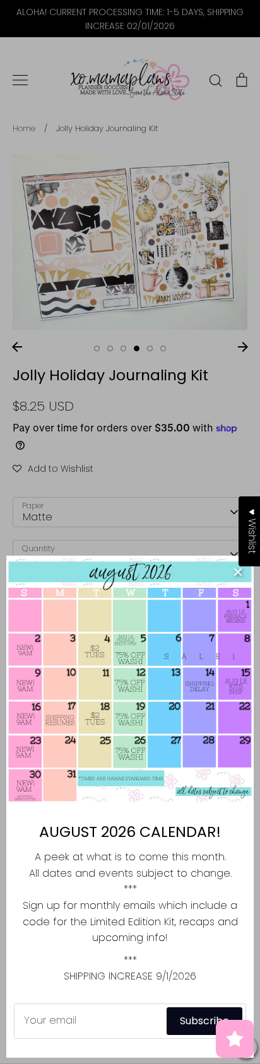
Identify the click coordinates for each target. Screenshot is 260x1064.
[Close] (238, 571)
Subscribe (204, 1021)
